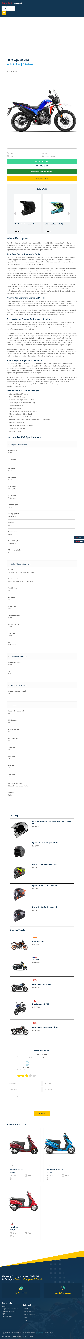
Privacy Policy (6, 1336)
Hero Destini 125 (16, 1169)
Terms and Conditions (19, 1336)
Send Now (42, 1113)
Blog (25, 1317)
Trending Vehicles (29, 1314)
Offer (25, 1320)
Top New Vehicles (29, 1311)
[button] (42, 444)
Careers (31, 1336)
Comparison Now (42, 179)
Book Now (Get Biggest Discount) (42, 171)
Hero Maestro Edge (55, 1169)
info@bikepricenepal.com (10, 1309)
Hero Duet (14, 1227)
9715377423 (8, 1316)
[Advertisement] (42, 32)
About (26, 1308)
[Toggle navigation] (4, 13)
